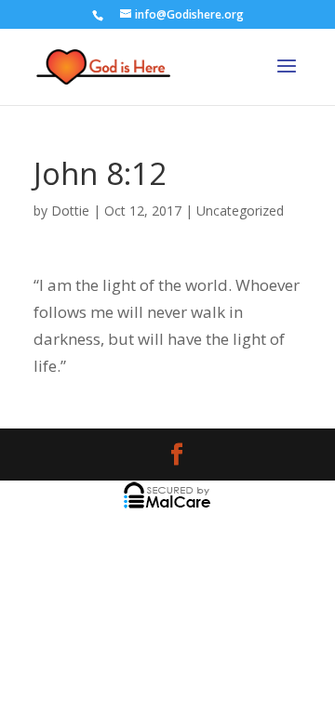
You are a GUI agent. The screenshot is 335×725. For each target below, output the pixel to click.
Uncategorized (240, 210)
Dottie (70, 210)
